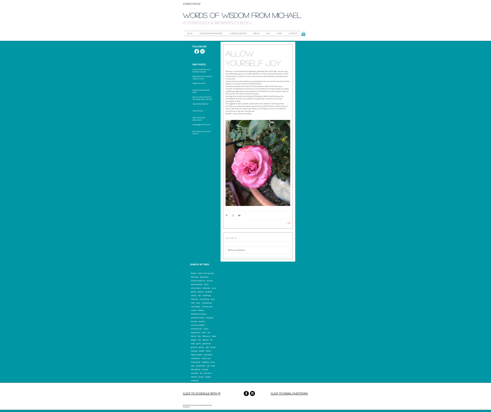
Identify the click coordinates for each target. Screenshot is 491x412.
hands (213, 347)
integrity (205, 362)
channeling (204, 299)
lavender (194, 373)
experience (195, 332)
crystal (194, 310)
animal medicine (198, 281)
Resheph (194, 277)
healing (194, 351)
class (212, 299)
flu (211, 340)
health (201, 351)
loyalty (208, 377)
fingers (194, 340)
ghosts (201, 347)
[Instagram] (202, 51)
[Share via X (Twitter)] (233, 215)
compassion (207, 303)
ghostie (194, 347)
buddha (208, 292)
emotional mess (197, 318)
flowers (206, 340)
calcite (193, 295)
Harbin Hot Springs (206, 273)
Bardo (193, 273)
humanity (208, 355)
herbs (208, 351)
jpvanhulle (200, 366)
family (193, 336)
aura (214, 288)
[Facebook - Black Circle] (246, 393)
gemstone (207, 343)
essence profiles (198, 325)
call (199, 295)
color (198, 303)
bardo (193, 292)
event (206, 329)
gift (207, 347)
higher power (196, 355)
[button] (211, 33)
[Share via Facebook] (227, 215)
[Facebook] (196, 51)
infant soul (206, 358)
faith (204, 332)
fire (199, 340)
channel (194, 299)
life (201, 373)
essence (201, 321)
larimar (205, 369)
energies (209, 318)
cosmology (195, 306)
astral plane (196, 288)
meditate (195, 380)
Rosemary (204, 277)
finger (213, 336)
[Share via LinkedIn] (239, 215)
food (193, 343)
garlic (198, 343)
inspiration (195, 362)
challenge (206, 295)
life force (208, 373)
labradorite (195, 369)
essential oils (196, 329)
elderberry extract (198, 314)
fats (199, 336)
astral (206, 284)
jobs (192, 366)
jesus (212, 362)
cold (192, 303)
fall (208, 332)
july (208, 366)
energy (194, 321)
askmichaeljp (196, 284)
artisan (210, 281)
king (213, 366)
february (206, 336)
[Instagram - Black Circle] (252, 393)
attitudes (206, 288)
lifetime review (197, 377)
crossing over (207, 306)
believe (201, 292)
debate (201, 310)
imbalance (195, 358)
